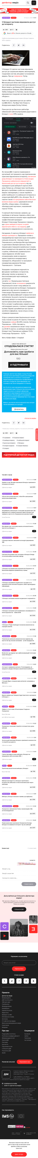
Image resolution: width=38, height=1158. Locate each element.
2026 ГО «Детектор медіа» (12, 1085)
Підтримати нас (7, 1046)
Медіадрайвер (7, 1006)
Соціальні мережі (19, 437)
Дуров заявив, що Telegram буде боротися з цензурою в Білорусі (19, 696)
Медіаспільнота (7, 479)
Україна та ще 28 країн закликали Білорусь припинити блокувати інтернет (18, 483)
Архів (3, 1053)
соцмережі (7, 437)
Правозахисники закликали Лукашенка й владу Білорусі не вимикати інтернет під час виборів (17, 824)
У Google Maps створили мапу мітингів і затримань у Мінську (18, 682)
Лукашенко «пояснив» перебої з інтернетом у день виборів (18, 727)
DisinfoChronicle (7, 1010)
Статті (15, 508)
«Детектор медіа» (30, 418)
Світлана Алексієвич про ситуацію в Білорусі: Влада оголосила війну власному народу (18, 555)
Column (12, 706)
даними (7, 327)
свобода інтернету (9, 440)
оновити (32, 860)
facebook (27, 1034)
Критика (5, 706)
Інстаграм (27, 1040)
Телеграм (27, 1038)
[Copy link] (23, 45)
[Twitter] (19, 45)
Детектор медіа (7, 996)
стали (11, 114)
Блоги (4, 765)
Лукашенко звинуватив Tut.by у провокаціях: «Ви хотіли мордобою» (17, 809)
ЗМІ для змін (6, 1002)
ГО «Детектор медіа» (9, 1021)
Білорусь (21, 443)
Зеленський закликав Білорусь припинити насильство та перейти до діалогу (19, 741)
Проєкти (5, 992)
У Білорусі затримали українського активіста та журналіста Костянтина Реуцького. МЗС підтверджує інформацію (18, 584)
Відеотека (5, 1012)
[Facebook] (14, 45)
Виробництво (6, 751)
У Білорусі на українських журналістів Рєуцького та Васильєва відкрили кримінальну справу (18, 569)
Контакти (5, 1044)
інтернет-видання (9, 445)
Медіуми (5, 1027)
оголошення (21, 283)
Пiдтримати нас (24, 1062)
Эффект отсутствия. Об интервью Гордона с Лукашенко (16, 710)
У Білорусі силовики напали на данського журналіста (18, 598)
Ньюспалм (5, 1025)
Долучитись (19, 409)
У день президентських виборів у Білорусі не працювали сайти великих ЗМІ (16, 755)
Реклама (5, 1042)
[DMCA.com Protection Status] (12, 1127)
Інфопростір (6, 18)
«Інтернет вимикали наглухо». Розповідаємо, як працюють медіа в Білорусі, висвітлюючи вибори (17, 668)
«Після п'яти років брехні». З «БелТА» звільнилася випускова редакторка (17, 497)
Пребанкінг (5, 1004)
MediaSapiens (6, 998)
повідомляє (18, 76)
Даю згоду (19, 1154)
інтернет (6, 448)
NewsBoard (5, 1008)
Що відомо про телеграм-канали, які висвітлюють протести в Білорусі (17, 527)
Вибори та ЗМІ (7, 1015)
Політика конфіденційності (10, 1036)
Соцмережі (29, 1031)
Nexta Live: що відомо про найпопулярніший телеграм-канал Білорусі (19, 654)
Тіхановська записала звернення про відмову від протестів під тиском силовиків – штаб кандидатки (18, 639)
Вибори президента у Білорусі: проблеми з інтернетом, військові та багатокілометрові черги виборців (17, 782)
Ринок (4, 622)
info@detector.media (10, 1083)
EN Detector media (8, 1017)
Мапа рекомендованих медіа (11, 1023)
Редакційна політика (8, 1034)
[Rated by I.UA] (27, 1127)
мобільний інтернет (23, 440)
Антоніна (5, 1019)
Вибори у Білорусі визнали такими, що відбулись (17, 796)
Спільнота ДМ (19, 909)
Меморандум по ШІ (8, 1038)
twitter (26, 1036)
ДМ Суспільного (7, 1000)
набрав (13, 322)
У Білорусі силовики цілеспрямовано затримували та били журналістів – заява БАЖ (18, 611)
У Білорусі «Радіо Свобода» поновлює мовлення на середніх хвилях (18, 625)
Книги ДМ (5, 1040)
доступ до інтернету (9, 443)
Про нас (5, 1031)
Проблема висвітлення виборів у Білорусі (15, 768)
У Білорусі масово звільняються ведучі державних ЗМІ (18, 541)
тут (9, 281)
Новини (14, 18)
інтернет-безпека (23, 445)
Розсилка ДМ (6, 1051)
